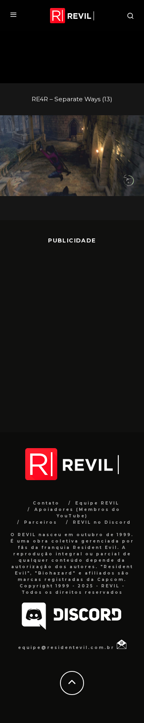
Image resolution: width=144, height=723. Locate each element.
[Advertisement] (72, 332)
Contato (46, 503)
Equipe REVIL (97, 503)
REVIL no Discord (102, 522)
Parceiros (40, 522)
